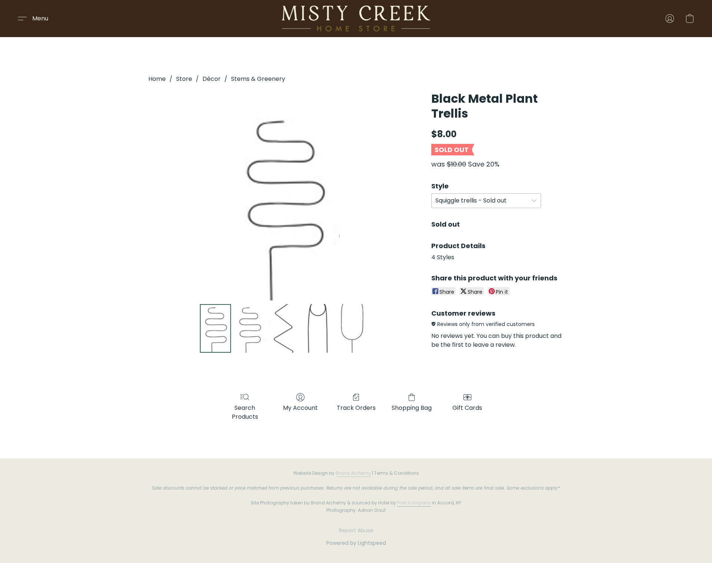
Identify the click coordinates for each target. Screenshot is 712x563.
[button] (356, 18)
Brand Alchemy (353, 473)
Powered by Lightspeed (356, 543)
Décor (211, 79)
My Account (300, 408)
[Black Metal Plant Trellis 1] (249, 328)
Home (157, 79)
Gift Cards (467, 408)
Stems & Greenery (258, 79)
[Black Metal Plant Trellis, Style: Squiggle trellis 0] (215, 328)
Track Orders (356, 408)
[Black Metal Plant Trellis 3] (317, 328)
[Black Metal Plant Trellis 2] (283, 328)
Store (184, 79)
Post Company (414, 503)
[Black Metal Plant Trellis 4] (352, 328)
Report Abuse (356, 530)
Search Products (245, 412)
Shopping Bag (412, 408)
